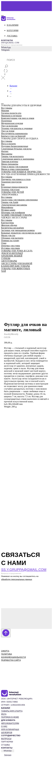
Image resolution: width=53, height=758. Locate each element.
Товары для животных (15, 268)
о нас (4, 726)
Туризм (5, 258)
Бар (3, 184)
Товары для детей (12, 192)
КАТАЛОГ (5, 708)
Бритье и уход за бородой (13, 136)
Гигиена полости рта (11, 113)
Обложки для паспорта (12, 238)
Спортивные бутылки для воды (16, 149)
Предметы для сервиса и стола (16, 179)
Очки (3, 243)
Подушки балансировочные (14, 146)
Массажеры (6, 154)
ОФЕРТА (5, 651)
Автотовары (9, 261)
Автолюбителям (10, 723)
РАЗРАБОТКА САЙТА (11, 660)
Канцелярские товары (15, 266)
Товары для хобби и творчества (21, 171)
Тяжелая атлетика (9, 161)
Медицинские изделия (12, 123)
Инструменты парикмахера (14, 133)
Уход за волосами (9, 126)
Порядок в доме (10, 717)
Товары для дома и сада (17, 251)
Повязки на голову (10, 240)
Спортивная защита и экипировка (17, 159)
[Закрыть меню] (2, 103)
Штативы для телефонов (13, 212)
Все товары (6, 108)
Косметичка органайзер (12, 228)
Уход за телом (7, 131)
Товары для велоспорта (12, 156)
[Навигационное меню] (2, 12)
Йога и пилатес (8, 143)
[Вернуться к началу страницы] (5, 633)
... (10, 91)
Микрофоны (7, 207)
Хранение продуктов (11, 182)
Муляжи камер (8, 210)
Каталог (13, 86)
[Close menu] (2, 15)
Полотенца (6, 121)
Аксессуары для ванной (16, 263)
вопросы (6, 738)
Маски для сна (8, 235)
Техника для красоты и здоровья (16, 128)
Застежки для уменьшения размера (18, 230)
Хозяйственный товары (16, 215)
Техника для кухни (10, 189)
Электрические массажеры (14, 205)
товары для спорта (11, 711)
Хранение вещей (11, 256)
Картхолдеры (7, 222)
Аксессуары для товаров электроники (19, 200)
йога (3, 714)
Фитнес (4, 151)
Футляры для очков (10, 248)
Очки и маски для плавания (14, 166)
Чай (3, 271)
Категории (12, 30)
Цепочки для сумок (10, 245)
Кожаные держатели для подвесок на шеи (21, 233)
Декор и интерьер (12, 253)
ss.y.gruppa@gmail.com (23, 570)
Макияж (5, 110)
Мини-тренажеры (9, 164)
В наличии (12, 25)
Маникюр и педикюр (11, 115)
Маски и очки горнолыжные (15, 169)
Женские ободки (9, 225)
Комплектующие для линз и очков (17, 118)
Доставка (12, 36)
